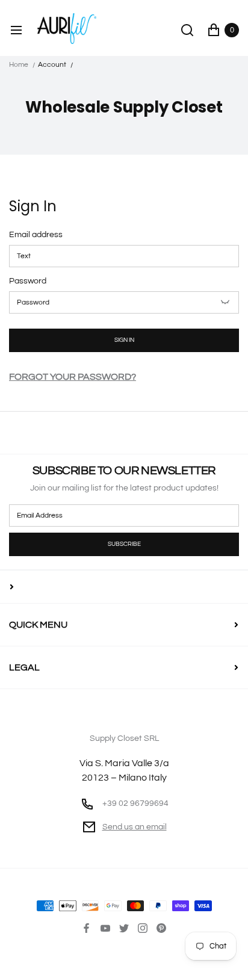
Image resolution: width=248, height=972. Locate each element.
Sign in (124, 340)
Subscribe (124, 544)
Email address (36, 235)
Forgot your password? (72, 377)
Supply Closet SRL (124, 758)
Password (27, 281)
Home (18, 65)
